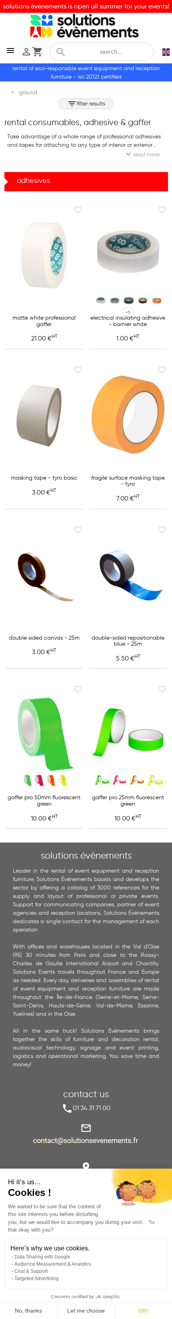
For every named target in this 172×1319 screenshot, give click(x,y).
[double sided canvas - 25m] (44, 575)
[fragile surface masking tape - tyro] (128, 415)
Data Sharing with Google (42, 1257)
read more (142, 154)
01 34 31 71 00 (91, 1108)
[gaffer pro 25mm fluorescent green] (128, 734)
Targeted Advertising (36, 1278)
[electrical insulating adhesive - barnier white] (128, 255)
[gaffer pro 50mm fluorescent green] (44, 734)
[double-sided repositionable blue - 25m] (128, 575)
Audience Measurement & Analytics (52, 1264)
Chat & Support (31, 1271)
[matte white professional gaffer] (44, 255)
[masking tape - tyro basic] (44, 415)
